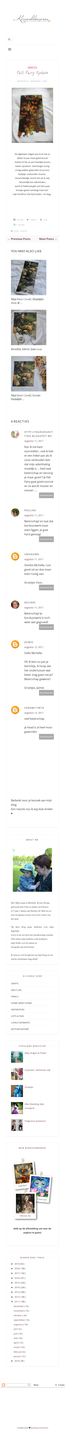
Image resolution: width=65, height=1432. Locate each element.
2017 (17, 1273)
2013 (17, 1292)
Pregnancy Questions (35, 1120)
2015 (17, 1282)
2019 (17, 1263)
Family (14, 996)
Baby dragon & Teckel (35, 1052)
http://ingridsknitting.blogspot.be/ (38, 434)
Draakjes (29, 1087)
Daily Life (16, 989)
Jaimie (28, 642)
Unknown (31, 554)
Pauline (30, 510)
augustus (18, 1324)
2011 (17, 1301)
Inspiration (17, 1009)
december (19, 1306)
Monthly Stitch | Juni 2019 (26, 349)
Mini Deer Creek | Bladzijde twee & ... (27, 301)
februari (18, 1351)
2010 (17, 1360)
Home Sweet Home (21, 1003)
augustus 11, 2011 (34, 441)
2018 (17, 1268)
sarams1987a (34, 707)
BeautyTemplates (40, 1427)
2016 (17, 1277)
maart (17, 1347)
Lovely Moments (20, 1022)
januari (17, 1356)
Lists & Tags (17, 1016)
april (16, 1342)
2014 (17, 1287)
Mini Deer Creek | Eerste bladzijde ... (25, 397)
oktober (18, 1315)
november (19, 1310)
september (19, 1319)
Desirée (30, 602)
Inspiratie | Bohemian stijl (37, 1069)
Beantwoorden (46, 495)
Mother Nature (20, 1029)
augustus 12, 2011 (34, 647)
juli (15, 1328)
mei (16, 1338)
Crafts (32, 67)
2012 (17, 1296)
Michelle (24, 81)
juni (16, 1333)
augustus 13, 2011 (34, 712)
